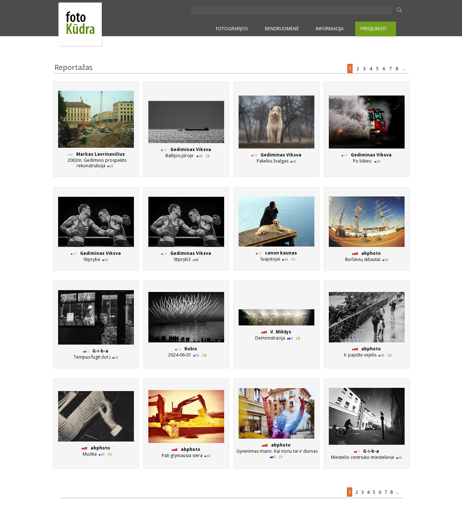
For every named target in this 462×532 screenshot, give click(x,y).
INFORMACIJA (330, 28)
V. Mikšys (280, 332)
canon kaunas (281, 253)
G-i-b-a (100, 351)
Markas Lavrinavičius (100, 154)
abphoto (371, 253)
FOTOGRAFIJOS (232, 28)
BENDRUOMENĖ (282, 28)
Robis (190, 349)
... (404, 68)
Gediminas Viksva (190, 149)
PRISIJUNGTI (373, 28)
